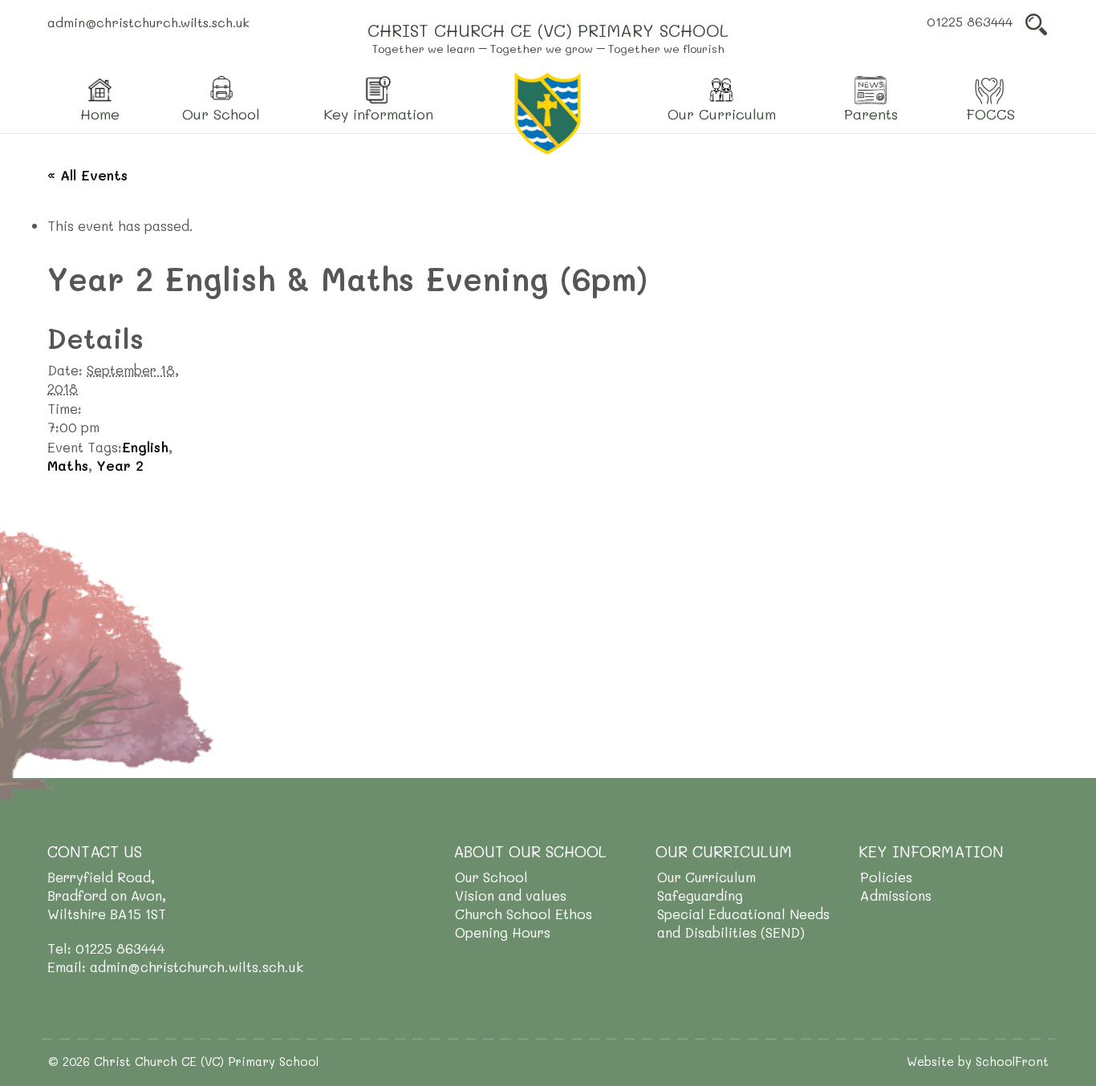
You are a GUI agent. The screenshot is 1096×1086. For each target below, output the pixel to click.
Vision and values (510, 895)
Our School (491, 876)
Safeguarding (700, 895)
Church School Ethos (523, 913)
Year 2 (120, 465)
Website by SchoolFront (978, 1061)
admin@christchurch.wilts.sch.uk (148, 22)
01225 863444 (970, 21)
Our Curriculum (706, 876)
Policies (886, 876)
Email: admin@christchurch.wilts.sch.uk (175, 966)
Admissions (896, 895)
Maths (67, 465)
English (145, 447)
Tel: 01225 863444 (106, 948)
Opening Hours (502, 932)
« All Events (87, 175)
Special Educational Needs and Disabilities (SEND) (743, 923)
